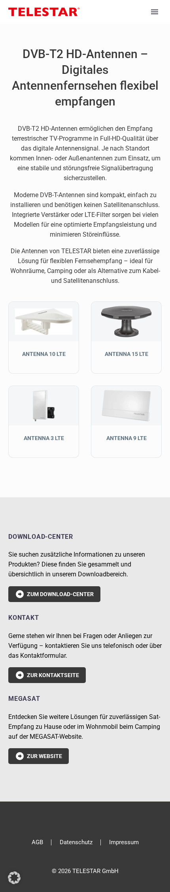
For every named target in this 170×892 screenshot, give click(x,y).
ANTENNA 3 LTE (44, 438)
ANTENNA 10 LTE (44, 354)
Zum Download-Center (54, 594)
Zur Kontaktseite (47, 675)
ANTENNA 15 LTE (126, 354)
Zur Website (38, 756)
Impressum (124, 842)
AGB (37, 842)
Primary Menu (154, 12)
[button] (14, 878)
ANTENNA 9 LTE (126, 438)
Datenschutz (76, 842)
